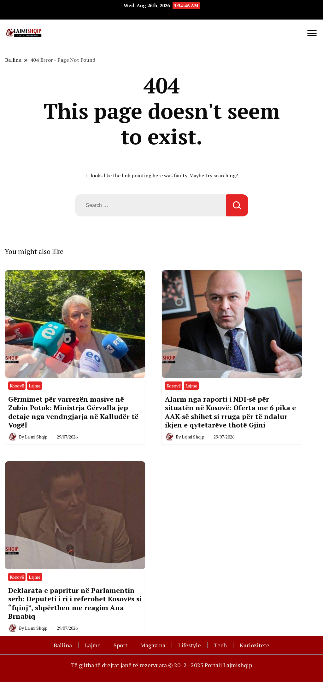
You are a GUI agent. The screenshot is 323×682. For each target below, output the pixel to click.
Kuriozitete (254, 645)
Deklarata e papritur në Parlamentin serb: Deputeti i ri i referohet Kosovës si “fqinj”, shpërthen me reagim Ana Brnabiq (75, 603)
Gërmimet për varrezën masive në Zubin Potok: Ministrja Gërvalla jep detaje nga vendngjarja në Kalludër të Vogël (73, 412)
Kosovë (17, 386)
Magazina (152, 645)
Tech (220, 645)
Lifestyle (189, 645)
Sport (120, 645)
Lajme (34, 386)
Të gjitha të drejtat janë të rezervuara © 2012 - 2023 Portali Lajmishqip (161, 665)
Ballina (63, 645)
